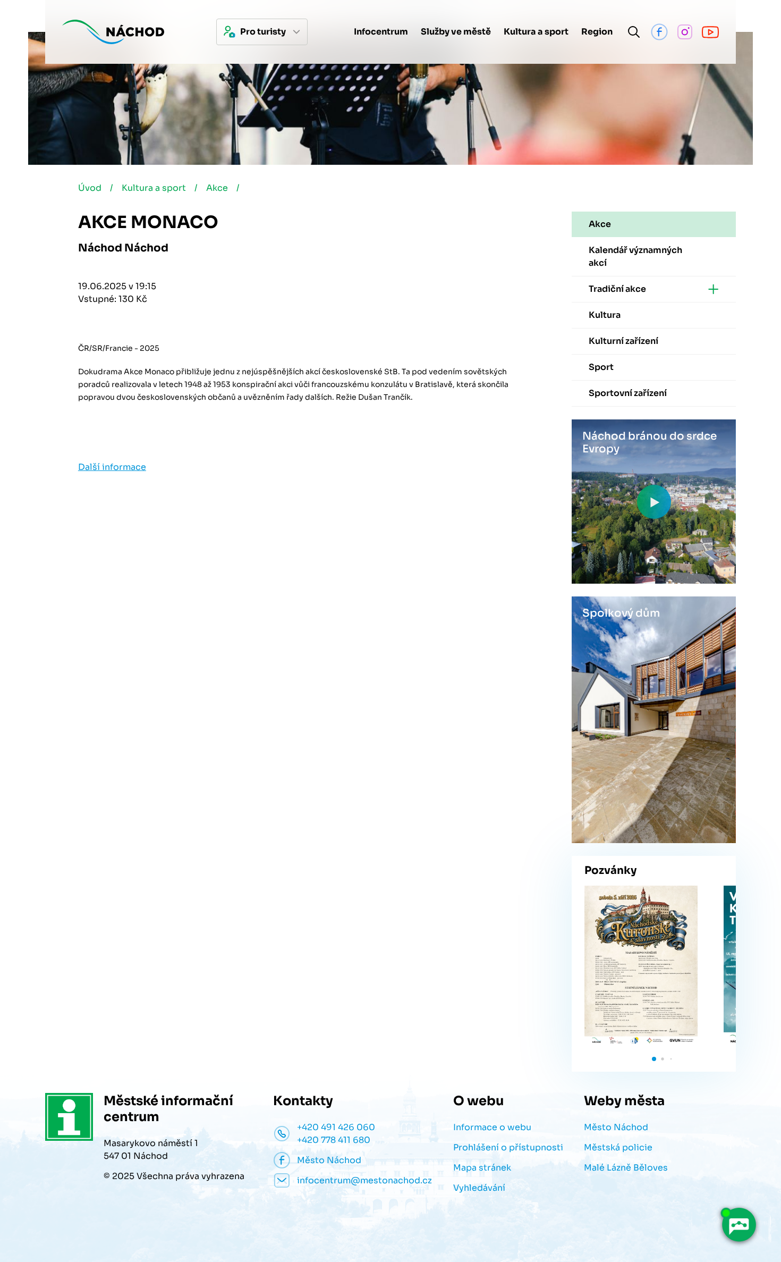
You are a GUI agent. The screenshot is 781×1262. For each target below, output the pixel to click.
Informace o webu (492, 1127)
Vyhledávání (479, 1187)
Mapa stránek (482, 1167)
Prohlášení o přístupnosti (508, 1147)
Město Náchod (616, 1127)
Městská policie (618, 1147)
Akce (217, 187)
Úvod (89, 187)
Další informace (112, 467)
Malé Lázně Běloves (626, 1167)
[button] (654, 1059)
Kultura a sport (154, 187)
